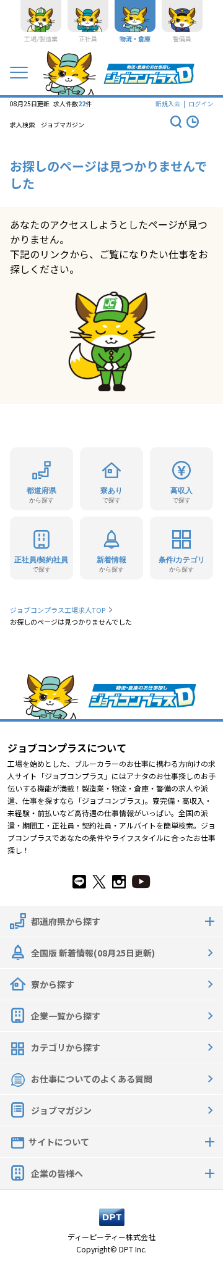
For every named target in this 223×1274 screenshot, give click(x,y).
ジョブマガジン (62, 125)
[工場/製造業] (40, 16)
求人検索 (22, 125)
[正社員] (88, 16)
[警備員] (182, 16)
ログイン (200, 103)
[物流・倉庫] (135, 16)
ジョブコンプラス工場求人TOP (57, 610)
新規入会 (167, 103)
